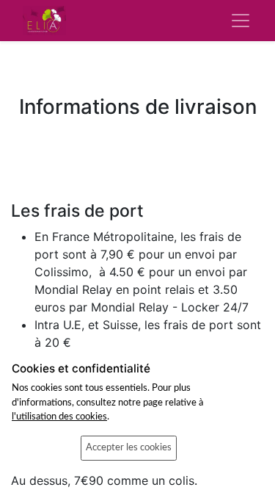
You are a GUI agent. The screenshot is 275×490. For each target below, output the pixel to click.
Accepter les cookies (129, 447)
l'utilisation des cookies (59, 416)
